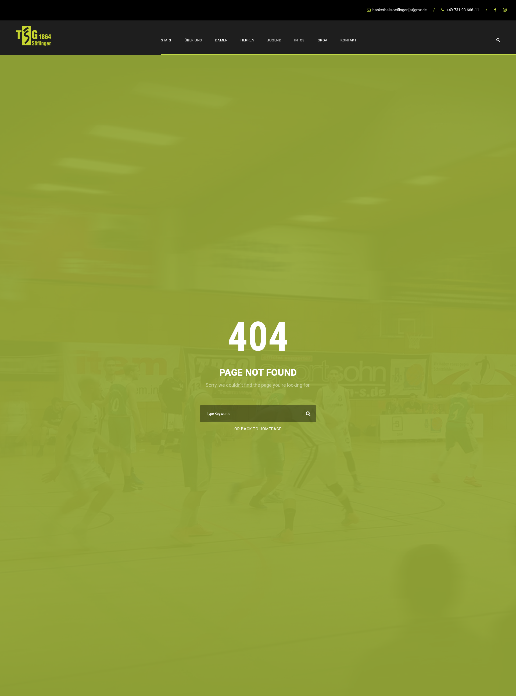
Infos (299, 40)
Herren (247, 40)
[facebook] (495, 10)
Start (166, 40)
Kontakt (349, 40)
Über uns (193, 40)
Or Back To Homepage (258, 429)
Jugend (274, 40)
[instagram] (505, 10)
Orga (323, 40)
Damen (221, 40)
